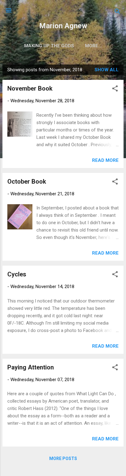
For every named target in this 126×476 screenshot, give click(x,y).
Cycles (16, 274)
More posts (63, 458)
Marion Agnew (63, 25)
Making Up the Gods (49, 46)
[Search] (117, 12)
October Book (26, 181)
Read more (105, 160)
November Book (30, 88)
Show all (106, 69)
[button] (115, 89)
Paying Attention (30, 367)
